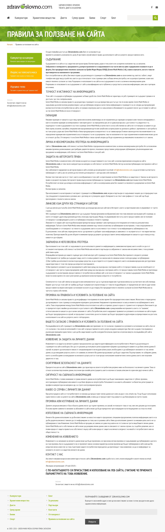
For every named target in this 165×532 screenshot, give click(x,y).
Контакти (52, 509)
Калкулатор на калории (21, 58)
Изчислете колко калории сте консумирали (22, 61)
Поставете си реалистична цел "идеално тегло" (24, 90)
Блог (114, 18)
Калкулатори (21, 18)
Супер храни (78, 18)
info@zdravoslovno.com (123, 170)
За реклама (53, 500)
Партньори (53, 505)
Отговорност (54, 514)
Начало (10, 44)
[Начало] (8, 18)
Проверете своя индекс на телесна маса (22, 76)
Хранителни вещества (44, 18)
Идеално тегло (17, 87)
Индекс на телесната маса (23, 72)
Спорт (103, 18)
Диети (63, 18)
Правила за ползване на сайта (61, 519)
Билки (92, 18)
